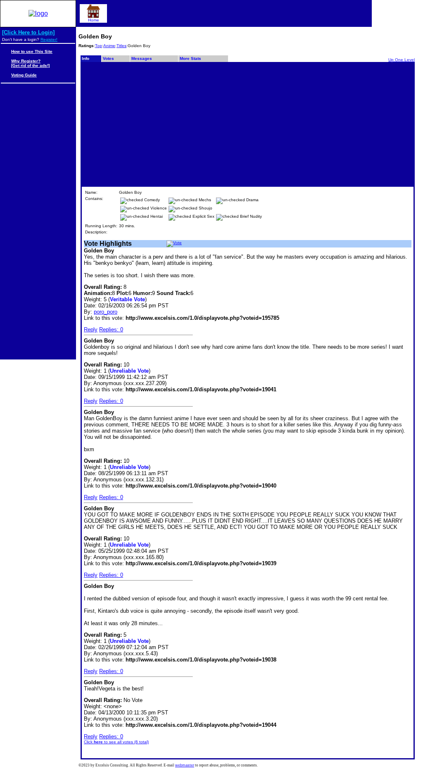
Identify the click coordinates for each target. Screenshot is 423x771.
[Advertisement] (248, 124)
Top (98, 45)
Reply (90, 329)
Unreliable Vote (129, 371)
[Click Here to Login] (28, 32)
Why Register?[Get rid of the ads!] (30, 63)
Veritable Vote (127, 299)
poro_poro (105, 312)
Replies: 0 (111, 329)
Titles (121, 45)
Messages (141, 58)
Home (93, 20)
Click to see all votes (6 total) (116, 742)
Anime (109, 45)
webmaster (184, 765)
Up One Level (401, 59)
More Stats (190, 58)
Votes (108, 58)
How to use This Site (31, 51)
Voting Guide (24, 75)
